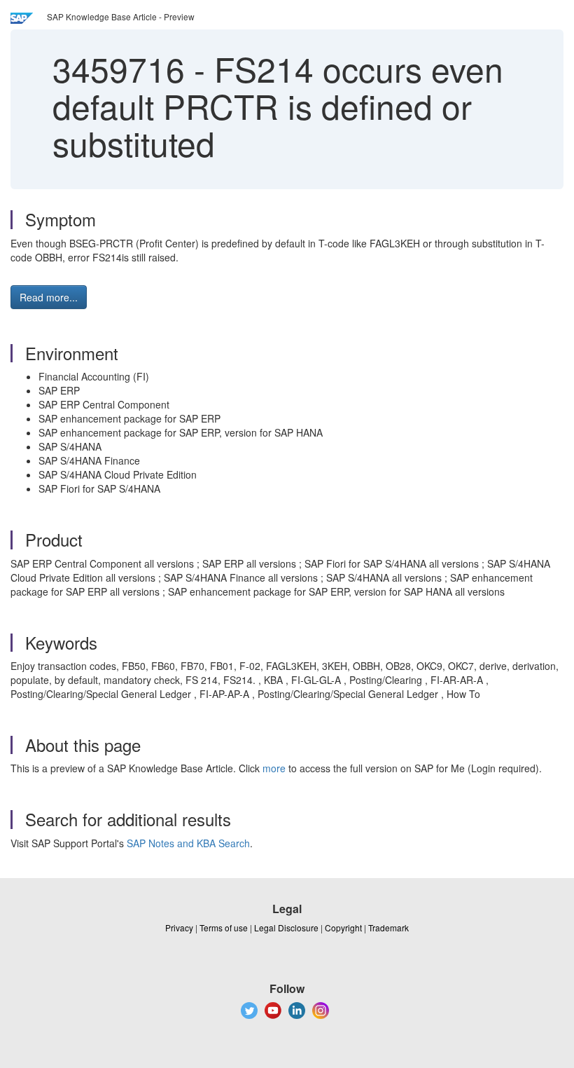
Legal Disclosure (286, 927)
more (274, 768)
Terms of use (224, 927)
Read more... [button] (49, 297)
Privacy (179, 927)
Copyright (343, 927)
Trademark (388, 927)
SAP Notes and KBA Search (188, 843)
